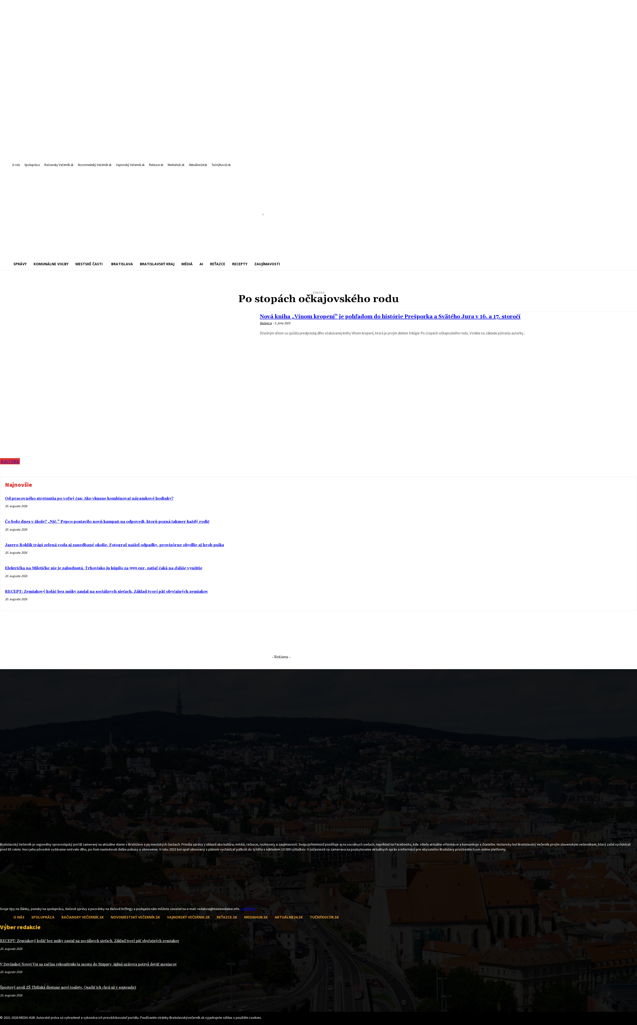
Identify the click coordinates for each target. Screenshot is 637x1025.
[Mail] (12, 897)
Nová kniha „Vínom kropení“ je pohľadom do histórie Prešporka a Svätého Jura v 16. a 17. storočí (390, 317)
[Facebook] (3, 897)
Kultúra (10, 461)
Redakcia (266, 323)
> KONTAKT (248, 909)
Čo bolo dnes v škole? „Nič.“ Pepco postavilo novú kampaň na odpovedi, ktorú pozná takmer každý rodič (107, 521)
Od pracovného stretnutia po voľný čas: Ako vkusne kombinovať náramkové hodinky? (89, 498)
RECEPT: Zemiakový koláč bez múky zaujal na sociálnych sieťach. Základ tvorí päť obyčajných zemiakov (106, 591)
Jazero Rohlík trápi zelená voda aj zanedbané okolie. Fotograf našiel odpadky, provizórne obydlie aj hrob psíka (114, 545)
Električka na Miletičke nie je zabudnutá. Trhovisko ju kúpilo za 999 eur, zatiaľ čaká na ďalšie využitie (103, 568)
